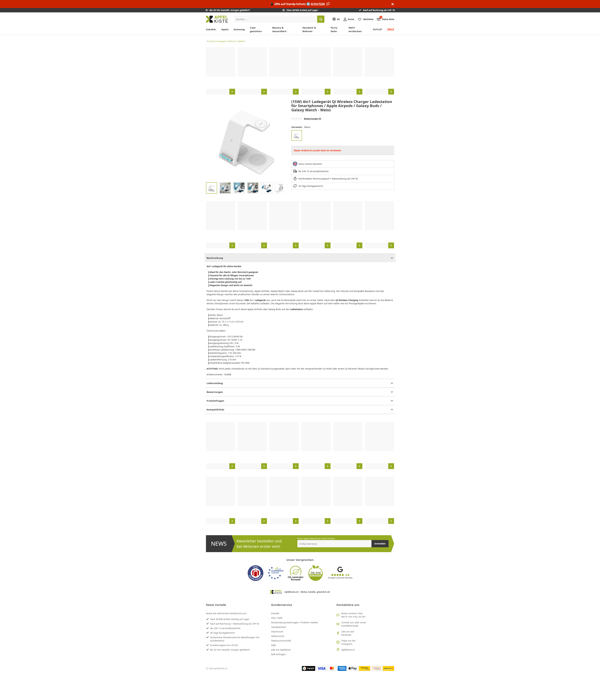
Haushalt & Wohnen (309, 29)
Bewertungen (215, 391)
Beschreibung (215, 257)
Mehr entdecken (355, 29)
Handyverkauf (278, 626)
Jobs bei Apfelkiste (281, 649)
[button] (209, 139)
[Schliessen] (392, 4)
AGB (273, 645)
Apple (225, 29)
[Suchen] (320, 19)
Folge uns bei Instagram (348, 642)
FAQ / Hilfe (276, 617)
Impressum (277, 631)
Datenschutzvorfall (281, 640)
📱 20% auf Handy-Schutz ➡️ (297, 4)
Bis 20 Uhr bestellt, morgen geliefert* (230, 649)
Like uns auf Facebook (347, 633)
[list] (300, 71)
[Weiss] (297, 135)
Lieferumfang (215, 383)
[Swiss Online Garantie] (255, 573)
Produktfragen (215, 400)
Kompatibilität (215, 409)
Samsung (239, 29)
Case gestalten (256, 29)
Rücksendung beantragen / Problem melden (294, 622)
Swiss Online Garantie (310, 163)
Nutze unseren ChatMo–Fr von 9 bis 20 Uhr (353, 615)
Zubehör (211, 29)
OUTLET (377, 29)
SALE (390, 29)
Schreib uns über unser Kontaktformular (353, 624)
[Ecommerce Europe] (275, 573)
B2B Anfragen (278, 654)
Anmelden (380, 543)
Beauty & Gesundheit (279, 29)
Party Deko (334, 29)
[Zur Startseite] (217, 19)
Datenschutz (277, 636)
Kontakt (275, 613)
